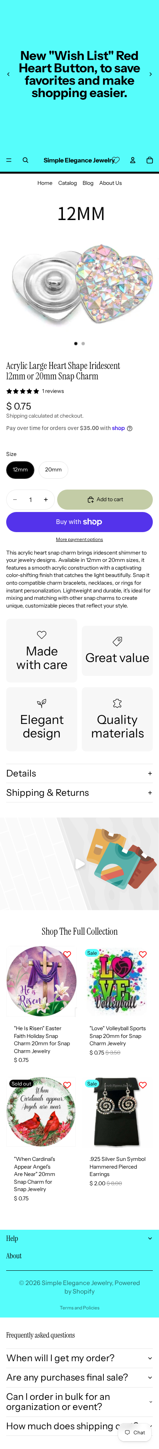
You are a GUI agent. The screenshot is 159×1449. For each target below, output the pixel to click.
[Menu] (9, 160)
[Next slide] (150, 74)
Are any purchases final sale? (67, 1377)
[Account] (132, 160)
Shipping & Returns (47, 792)
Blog (88, 182)
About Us (110, 182)
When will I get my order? (60, 1358)
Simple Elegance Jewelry (77, 1283)
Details (21, 773)
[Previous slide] (8, 74)
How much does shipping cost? (72, 1426)
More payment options (79, 539)
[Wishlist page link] (116, 160)
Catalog (67, 182)
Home (44, 182)
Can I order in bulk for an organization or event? (58, 1401)
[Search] (25, 160)
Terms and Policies (80, 1308)
